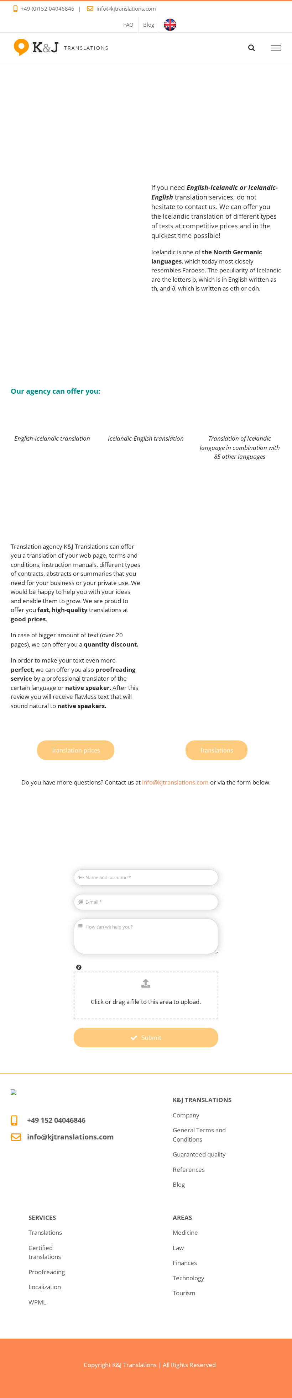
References (189, 1169)
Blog (179, 1184)
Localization (44, 1287)
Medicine (185, 1232)
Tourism (184, 1293)
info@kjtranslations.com (126, 8)
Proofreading (46, 1272)
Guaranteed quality (199, 1154)
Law (178, 1248)
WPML (37, 1302)
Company (186, 1115)
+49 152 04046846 (56, 1120)
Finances (185, 1263)
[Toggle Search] (251, 47)
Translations (45, 1232)
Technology (188, 1278)
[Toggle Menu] (276, 48)
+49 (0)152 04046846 (47, 8)
